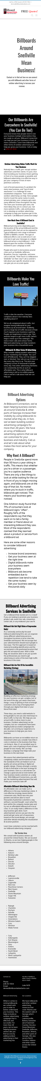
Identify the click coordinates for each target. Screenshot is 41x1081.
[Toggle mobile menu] (36, 15)
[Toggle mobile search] (32, 15)
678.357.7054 (11, 149)
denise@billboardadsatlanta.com (20, 4)
